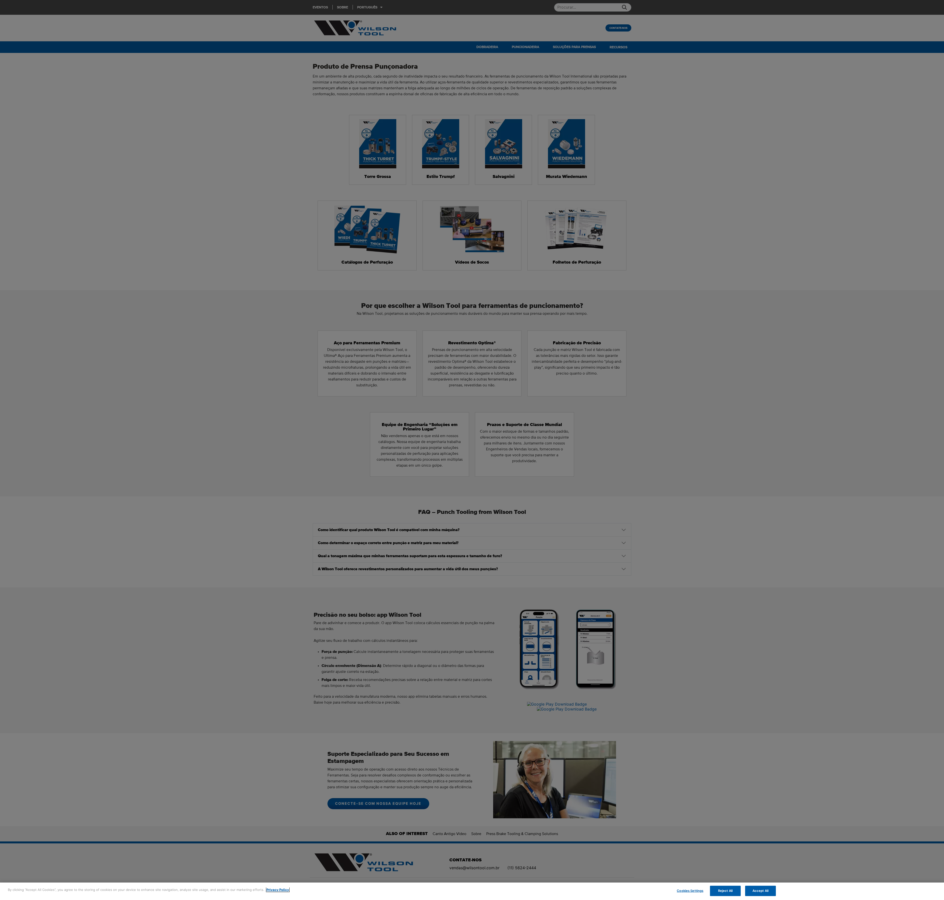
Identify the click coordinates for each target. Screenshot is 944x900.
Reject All (725, 891)
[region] (472, 891)
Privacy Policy (277, 890)
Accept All (760, 891)
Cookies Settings (690, 891)
